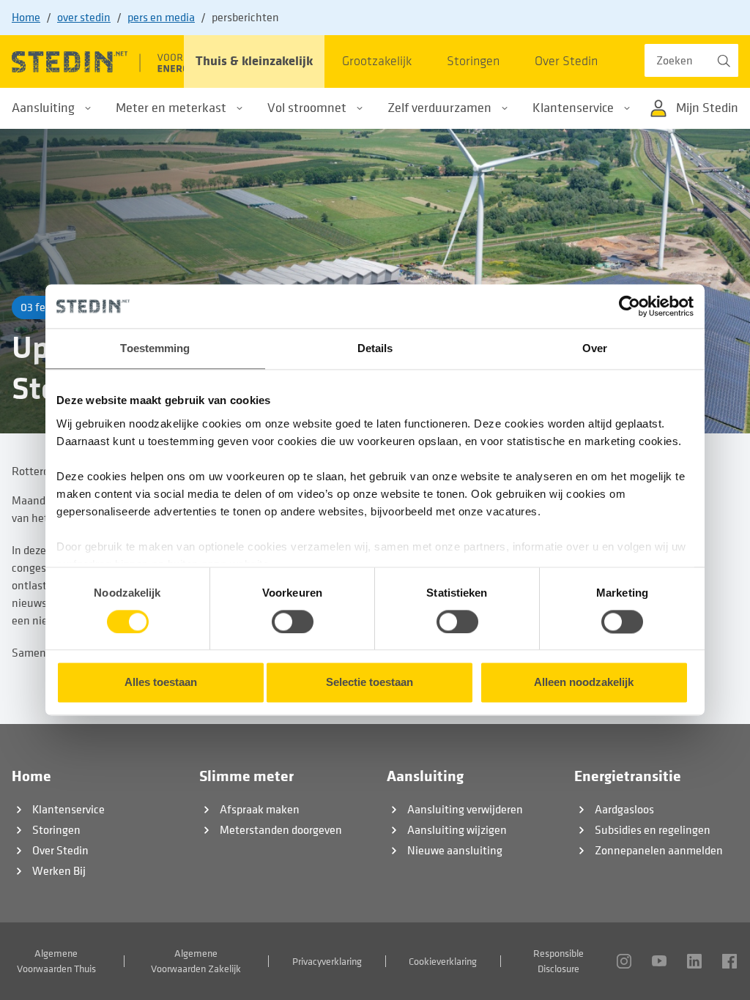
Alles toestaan (161, 682)
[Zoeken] (721, 60)
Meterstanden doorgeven (281, 830)
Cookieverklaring (443, 962)
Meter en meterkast (171, 108)
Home (26, 17)
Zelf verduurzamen (439, 108)
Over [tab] (594, 348)
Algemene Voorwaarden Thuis (56, 961)
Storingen (56, 830)
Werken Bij (59, 871)
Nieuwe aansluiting (454, 850)
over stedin (84, 17)
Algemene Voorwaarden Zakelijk (196, 961)
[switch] (292, 621)
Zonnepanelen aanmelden (659, 850)
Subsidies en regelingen (652, 830)
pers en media (161, 17)
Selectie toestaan (369, 682)
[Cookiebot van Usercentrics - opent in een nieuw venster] (629, 306)
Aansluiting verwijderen (465, 809)
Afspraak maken (260, 809)
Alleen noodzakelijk (584, 682)
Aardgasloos (624, 809)
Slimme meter (246, 776)
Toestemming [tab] (155, 348)
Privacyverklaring (327, 962)
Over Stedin (60, 850)
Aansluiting (43, 108)
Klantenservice (573, 108)
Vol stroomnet (306, 108)
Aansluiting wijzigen (457, 830)
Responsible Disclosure (558, 961)
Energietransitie (627, 776)
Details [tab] (375, 348)
